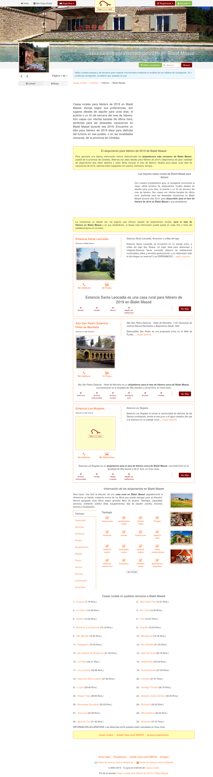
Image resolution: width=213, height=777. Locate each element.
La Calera (81, 610)
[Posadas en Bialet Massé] (157, 517)
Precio (78, 560)
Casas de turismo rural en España (156, 762)
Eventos (79, 573)
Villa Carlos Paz (147, 601)
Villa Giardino (147, 712)
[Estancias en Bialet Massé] (107, 532)
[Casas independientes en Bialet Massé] (157, 546)
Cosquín (80, 601)
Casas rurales (80, 82)
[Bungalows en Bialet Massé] (123, 560)
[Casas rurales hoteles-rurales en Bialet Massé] (140, 517)
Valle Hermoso (148, 653)
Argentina (67, 3)
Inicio (26, 3)
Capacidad (80, 520)
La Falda (81, 661)
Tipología (79, 513)
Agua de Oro (83, 721)
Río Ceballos (147, 644)
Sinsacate (146, 721)
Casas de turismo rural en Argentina (115, 762)
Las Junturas (83, 670)
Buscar (186, 65)
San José (144, 610)
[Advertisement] (129, 94)
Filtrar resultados (151, 65)
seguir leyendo (183, 256)
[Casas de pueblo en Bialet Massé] (107, 546)
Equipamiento (82, 547)
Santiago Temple (149, 687)
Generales (80, 587)
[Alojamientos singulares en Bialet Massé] (157, 560)
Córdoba (94, 82)
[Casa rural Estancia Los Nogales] (95, 433)
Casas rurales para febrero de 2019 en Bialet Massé (142, 773)
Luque (80, 687)
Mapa (56, 83)
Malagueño (83, 644)
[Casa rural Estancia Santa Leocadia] (95, 264)
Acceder (184, 3)
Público (78, 540)
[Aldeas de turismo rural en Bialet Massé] (107, 560)
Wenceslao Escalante (88, 704)
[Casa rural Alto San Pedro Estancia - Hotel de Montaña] (95, 352)
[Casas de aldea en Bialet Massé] (157, 532)
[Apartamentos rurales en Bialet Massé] (123, 517)
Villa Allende (82, 635)
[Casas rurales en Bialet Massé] (107, 517)
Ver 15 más (132, 571)
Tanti (142, 618)
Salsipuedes (147, 661)
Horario (78, 567)
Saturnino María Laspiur (89, 678)
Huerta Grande (148, 670)
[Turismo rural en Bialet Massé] (140, 532)
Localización (81, 580)
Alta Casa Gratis (43, 3)
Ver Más (185, 308)
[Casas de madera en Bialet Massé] (140, 546)
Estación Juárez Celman (153, 695)
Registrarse (165, 3)
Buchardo (145, 704)
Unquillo (144, 627)
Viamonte (82, 712)
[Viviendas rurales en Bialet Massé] (140, 560)
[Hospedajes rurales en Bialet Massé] (123, 546)
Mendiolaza (146, 635)
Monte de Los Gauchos (87, 627)
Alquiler (78, 553)
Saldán (79, 618)
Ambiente (79, 533)
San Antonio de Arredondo (90, 653)
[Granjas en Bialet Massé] (123, 532)
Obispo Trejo (83, 695)
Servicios (79, 526)
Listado (32, 83)
